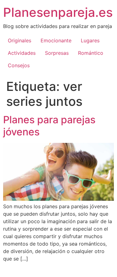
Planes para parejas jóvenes (49, 126)
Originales (19, 40)
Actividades (22, 53)
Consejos (19, 65)
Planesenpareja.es (58, 12)
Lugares (90, 40)
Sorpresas (57, 53)
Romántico (90, 53)
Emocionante (56, 40)
